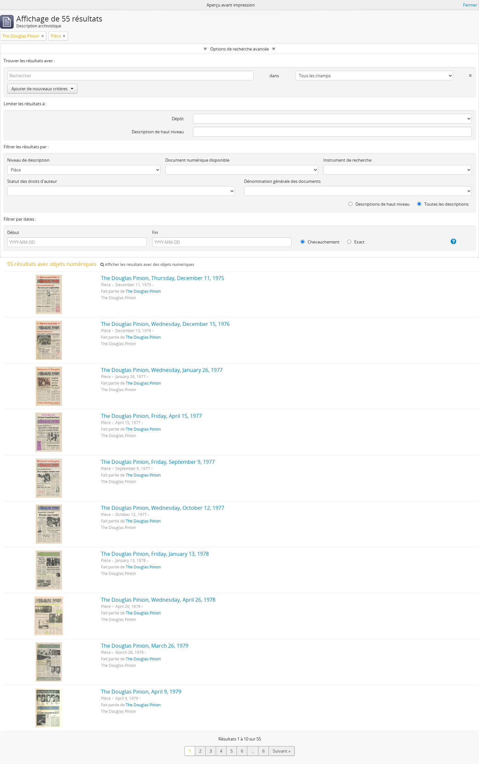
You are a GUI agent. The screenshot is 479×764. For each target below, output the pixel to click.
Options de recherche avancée (239, 49)
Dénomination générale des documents (282, 181)
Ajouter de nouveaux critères (39, 89)
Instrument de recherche (347, 160)
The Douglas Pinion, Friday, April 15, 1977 (151, 415)
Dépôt (178, 119)
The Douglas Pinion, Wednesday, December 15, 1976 (165, 324)
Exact (359, 242)
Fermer (470, 5)
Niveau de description (28, 160)
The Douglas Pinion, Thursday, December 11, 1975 (162, 278)
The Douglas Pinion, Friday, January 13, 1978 (155, 553)
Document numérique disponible (197, 160)
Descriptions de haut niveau (382, 204)
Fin (155, 232)
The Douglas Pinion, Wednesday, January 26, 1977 (162, 370)
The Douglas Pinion (143, 291)
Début (13, 232)
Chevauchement (323, 242)
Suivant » (281, 751)
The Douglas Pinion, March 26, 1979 (144, 645)
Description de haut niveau (158, 132)
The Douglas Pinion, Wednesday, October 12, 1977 (162, 507)
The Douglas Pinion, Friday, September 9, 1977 (158, 461)
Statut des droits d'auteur (32, 181)
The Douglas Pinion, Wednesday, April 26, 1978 (158, 599)
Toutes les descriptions (446, 204)
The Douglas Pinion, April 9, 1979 (141, 691)
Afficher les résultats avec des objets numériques (149, 264)
